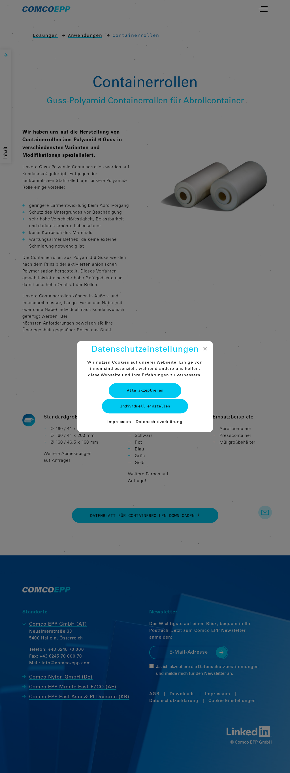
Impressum (119, 422)
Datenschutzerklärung (159, 422)
